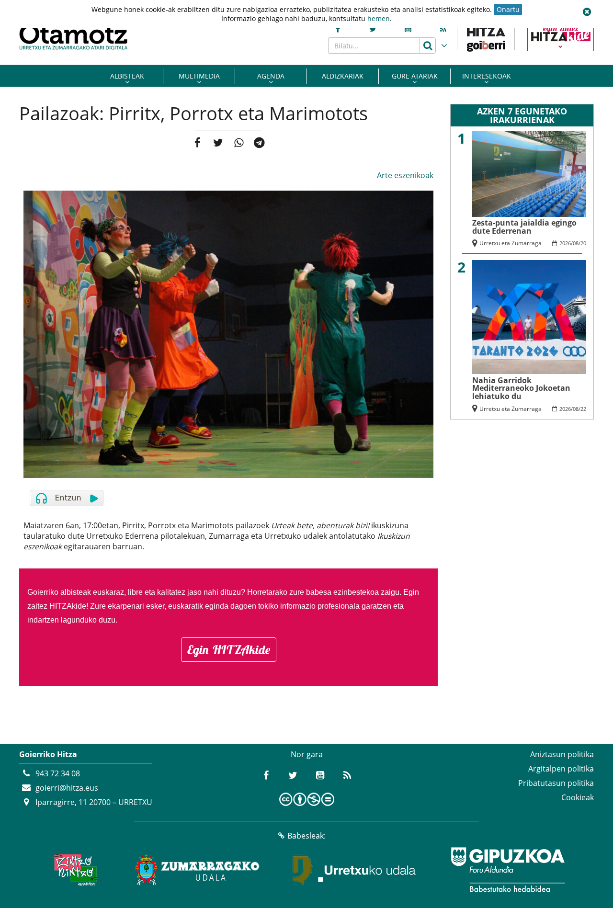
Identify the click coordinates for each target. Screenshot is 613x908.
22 (583, 408)
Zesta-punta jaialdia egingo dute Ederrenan (524, 226)
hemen (378, 18)
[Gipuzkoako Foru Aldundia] (507, 869)
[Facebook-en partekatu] (197, 142)
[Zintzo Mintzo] (75, 869)
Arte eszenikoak (405, 175)
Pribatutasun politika (556, 783)
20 (583, 243)
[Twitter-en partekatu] (218, 142)
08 (576, 243)
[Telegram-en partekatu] (259, 142)
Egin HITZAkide (228, 650)
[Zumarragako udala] (198, 869)
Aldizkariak (342, 75)
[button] (586, 12)
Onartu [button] (508, 9)
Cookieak (577, 797)
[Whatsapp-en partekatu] (238, 142)
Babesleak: (306, 835)
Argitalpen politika (561, 768)
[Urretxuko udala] (354, 869)
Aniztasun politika (562, 754)
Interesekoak (486, 75)
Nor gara (307, 754)
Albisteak (127, 75)
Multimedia (199, 75)
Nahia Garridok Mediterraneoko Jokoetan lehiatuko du (521, 388)
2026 (565, 243)
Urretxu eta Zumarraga (510, 243)
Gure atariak (415, 75)
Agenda (270, 75)
